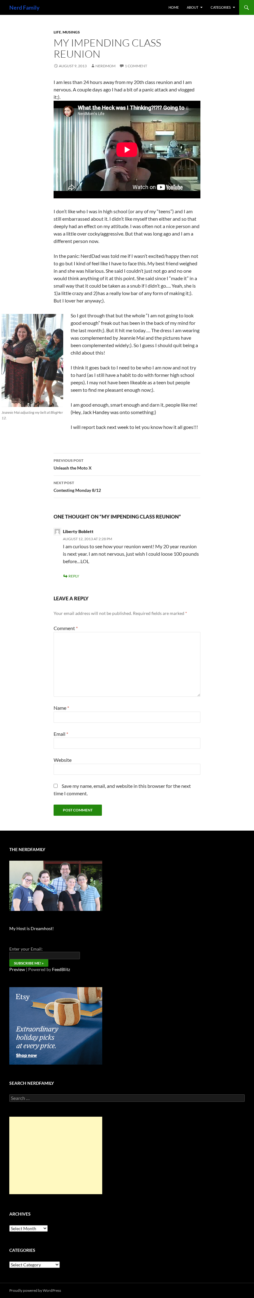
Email (61, 734)
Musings (71, 32)
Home (174, 7)
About (192, 7)
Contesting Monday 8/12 (77, 486)
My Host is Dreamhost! (31, 928)
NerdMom (105, 66)
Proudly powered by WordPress (35, 1290)
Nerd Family (24, 7)
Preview (17, 969)
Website (63, 760)
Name (61, 708)
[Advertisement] (55, 1155)
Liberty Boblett (78, 531)
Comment (66, 628)
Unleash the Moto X (73, 464)
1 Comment (136, 66)
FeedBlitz (61, 969)
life (57, 32)
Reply (73, 576)
